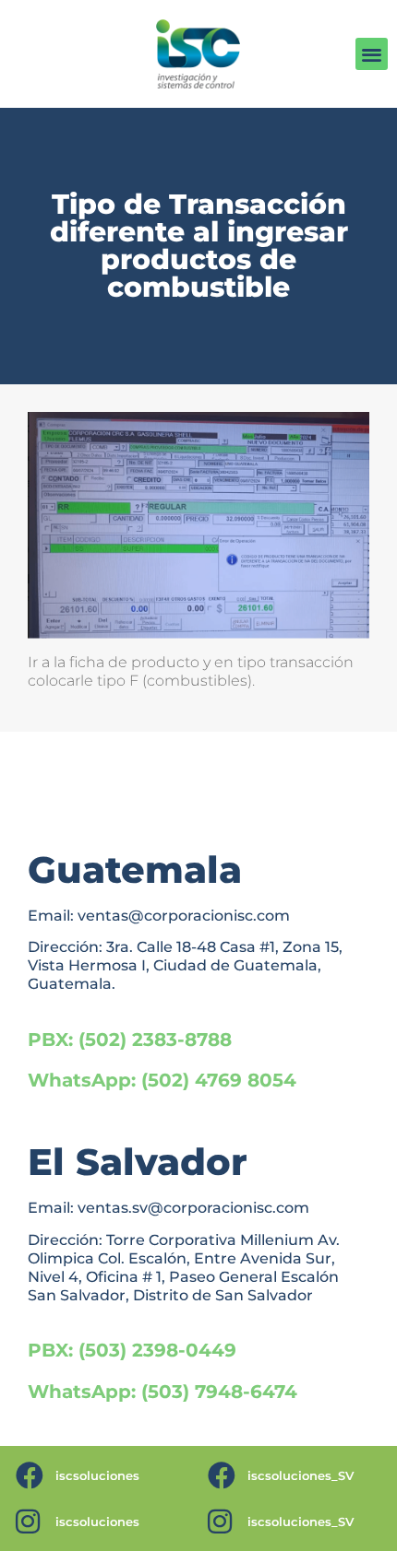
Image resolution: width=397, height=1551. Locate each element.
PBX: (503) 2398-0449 (132, 1350)
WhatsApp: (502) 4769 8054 (162, 1080)
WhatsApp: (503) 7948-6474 (162, 1392)
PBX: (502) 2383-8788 (130, 1039)
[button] (371, 54)
